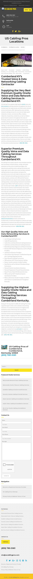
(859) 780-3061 (23, 143)
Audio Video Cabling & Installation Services (15, 403)
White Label (18, 73)
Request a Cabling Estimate (10, 5)
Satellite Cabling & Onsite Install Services (15, 389)
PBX (16, 71)
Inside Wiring (26, 70)
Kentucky (18, 70)
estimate (19, 329)
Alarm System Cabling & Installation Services (16, 399)
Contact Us (6, 475)
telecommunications (7, 218)
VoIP (14, 73)
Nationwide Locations (24, 5)
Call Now (5, 542)
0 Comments (26, 73)
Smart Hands (28, 71)
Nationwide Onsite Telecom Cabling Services (16, 385)
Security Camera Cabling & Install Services (15, 394)
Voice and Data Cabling (6, 73)
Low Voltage (11, 71)
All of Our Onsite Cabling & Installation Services (14, 409)
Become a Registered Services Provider (14, 487)
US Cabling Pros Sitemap (10, 491)
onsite (23, 104)
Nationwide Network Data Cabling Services (15, 380)
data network (5, 106)
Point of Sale (21, 71)
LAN (16, 185)
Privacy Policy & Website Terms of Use (14, 496)
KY (7, 71)
